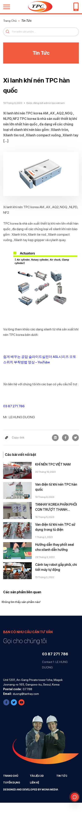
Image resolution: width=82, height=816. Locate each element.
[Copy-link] (6, 437)
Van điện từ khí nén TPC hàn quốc (56, 487)
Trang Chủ (10, 20)
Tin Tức (26, 20)
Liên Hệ (34, 782)
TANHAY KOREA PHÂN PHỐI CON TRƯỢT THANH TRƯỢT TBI (56, 507)
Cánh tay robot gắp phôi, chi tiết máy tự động (56, 567)
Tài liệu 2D (37, 775)
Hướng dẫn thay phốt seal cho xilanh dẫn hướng (54, 547)
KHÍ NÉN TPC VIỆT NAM (53, 464)
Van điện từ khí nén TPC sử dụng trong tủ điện (55, 527)
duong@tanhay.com (26, 693)
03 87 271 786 (14, 406)
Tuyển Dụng (11, 782)
